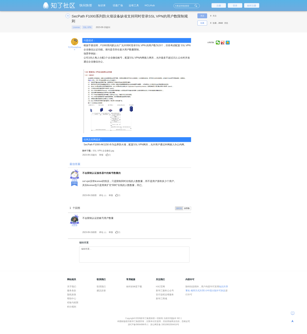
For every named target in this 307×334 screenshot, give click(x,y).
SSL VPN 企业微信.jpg (103, 150)
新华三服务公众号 (165, 290)
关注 (202, 16)
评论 (101, 195)
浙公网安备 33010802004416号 (164, 324)
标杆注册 (251, 5)
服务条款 (71, 290)
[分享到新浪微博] (223, 42)
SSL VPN (87, 27)
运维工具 (134, 5)
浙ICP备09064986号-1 (138, 324)
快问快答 (85, 5)
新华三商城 (161, 298)
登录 (235, 5)
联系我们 (101, 286)
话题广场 (118, 5)
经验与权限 (72, 302)
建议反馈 (101, 290)
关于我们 (71, 286)
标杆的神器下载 (134, 286)
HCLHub (150, 5)
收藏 (202, 23)
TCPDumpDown (74, 48)
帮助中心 (71, 298)
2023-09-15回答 (89, 195)
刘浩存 (74, 225)
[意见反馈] (292, 313)
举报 (101, 155)
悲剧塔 (74, 180)
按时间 (179, 208)
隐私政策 (71, 294)
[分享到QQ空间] (228, 42)
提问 (89, 155)
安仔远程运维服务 (165, 294)
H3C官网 (160, 286)
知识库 (102, 5)
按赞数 (187, 208)
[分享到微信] (218, 42)
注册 (218, 5)
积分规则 (71, 306)
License (76, 27)
